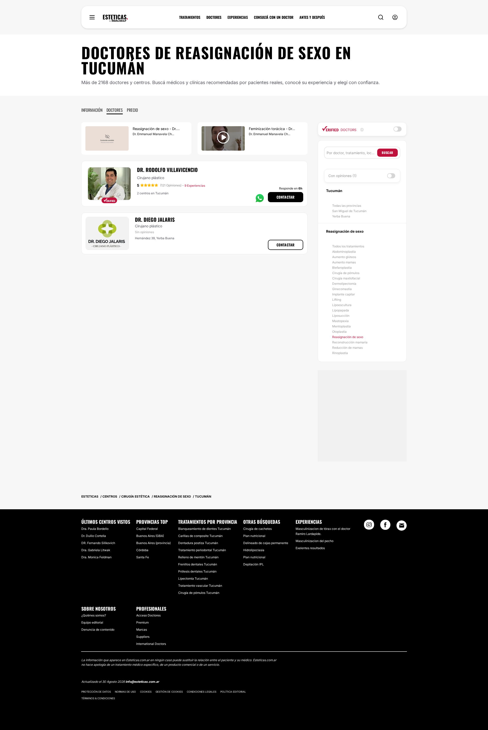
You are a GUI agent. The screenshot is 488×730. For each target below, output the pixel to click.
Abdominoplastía (344, 251)
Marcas (141, 629)
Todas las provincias (346, 206)
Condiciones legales (201, 691)
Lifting (336, 299)
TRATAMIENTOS (189, 17)
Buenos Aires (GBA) (150, 536)
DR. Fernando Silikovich (98, 543)
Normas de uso (125, 691)
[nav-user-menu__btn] (395, 17)
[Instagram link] (369, 526)
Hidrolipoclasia (253, 550)
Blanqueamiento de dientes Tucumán (204, 529)
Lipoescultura (342, 305)
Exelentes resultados (310, 548)
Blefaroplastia (342, 267)
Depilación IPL (253, 564)
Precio (132, 110)
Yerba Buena (341, 216)
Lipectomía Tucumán (193, 578)
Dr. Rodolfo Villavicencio (167, 169)
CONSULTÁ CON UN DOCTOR (273, 17)
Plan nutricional (254, 536)
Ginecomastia (342, 289)
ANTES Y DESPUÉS (312, 17)
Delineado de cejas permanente (265, 543)
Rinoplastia (340, 353)
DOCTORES (213, 17)
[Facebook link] (385, 526)
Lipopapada (340, 310)
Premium (142, 622)
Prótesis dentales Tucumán (197, 571)
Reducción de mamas (347, 348)
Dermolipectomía (344, 283)
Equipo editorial (92, 622)
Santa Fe (142, 557)
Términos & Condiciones (98, 698)
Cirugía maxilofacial (346, 278)
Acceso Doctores (148, 615)
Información (91, 110)
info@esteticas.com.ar (142, 682)
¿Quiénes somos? (93, 615)
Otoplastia (339, 332)
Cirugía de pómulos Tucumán (198, 593)
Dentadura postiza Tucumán (198, 543)
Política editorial (233, 691)
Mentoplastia (341, 326)
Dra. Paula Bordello (95, 529)
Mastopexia (340, 321)
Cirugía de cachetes (257, 529)
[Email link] (401, 525)
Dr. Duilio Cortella (93, 536)
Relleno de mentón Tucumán (198, 557)
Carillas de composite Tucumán (200, 536)
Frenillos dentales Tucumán (197, 564)
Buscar (387, 152)
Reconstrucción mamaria (350, 342)
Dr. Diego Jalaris (155, 219)
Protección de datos (96, 691)
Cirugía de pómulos (345, 273)
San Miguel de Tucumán (349, 211)
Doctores (114, 110)
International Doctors (151, 644)
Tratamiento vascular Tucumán (200, 586)
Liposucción (340, 316)
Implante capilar (343, 294)
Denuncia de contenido (97, 629)
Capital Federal (147, 529)
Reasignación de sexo (347, 337)
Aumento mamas (344, 262)
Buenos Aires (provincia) (153, 543)
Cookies (145, 691)
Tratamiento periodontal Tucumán (202, 550)
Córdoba (142, 550)
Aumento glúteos (344, 257)
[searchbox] (352, 153)
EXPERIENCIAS (237, 17)
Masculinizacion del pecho (314, 541)
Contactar (286, 197)
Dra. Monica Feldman (96, 557)
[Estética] (115, 18)
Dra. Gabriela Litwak (95, 550)
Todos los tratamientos (348, 246)
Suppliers (142, 637)
